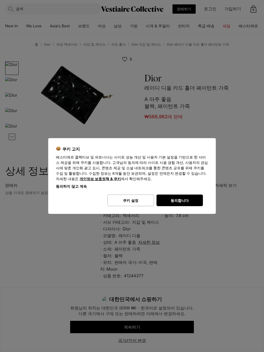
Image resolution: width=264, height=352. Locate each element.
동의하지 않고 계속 (71, 186)
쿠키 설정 (130, 200)
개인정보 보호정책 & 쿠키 (100, 179)
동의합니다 (180, 200)
